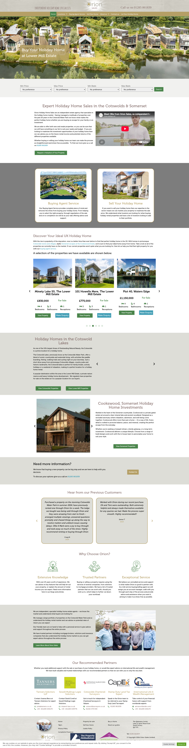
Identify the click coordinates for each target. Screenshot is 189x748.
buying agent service (48, 249)
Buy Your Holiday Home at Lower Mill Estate (43, 53)
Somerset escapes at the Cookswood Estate (78, 244)
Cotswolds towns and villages (44, 244)
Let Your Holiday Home (129, 14)
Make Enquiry (62, 315)
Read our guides (114, 725)
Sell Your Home (92, 14)
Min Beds (92, 86)
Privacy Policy (63, 728)
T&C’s (60, 725)
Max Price (58, 86)
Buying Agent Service (77, 14)
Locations (61, 14)
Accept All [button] (181, 744)
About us (103, 14)
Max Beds (125, 86)
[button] (62, 14)
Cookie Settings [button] (169, 744)
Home (53, 14)
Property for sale (89, 721)
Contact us (115, 14)
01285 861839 (142, 7)
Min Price (24, 86)
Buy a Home (112, 721)
